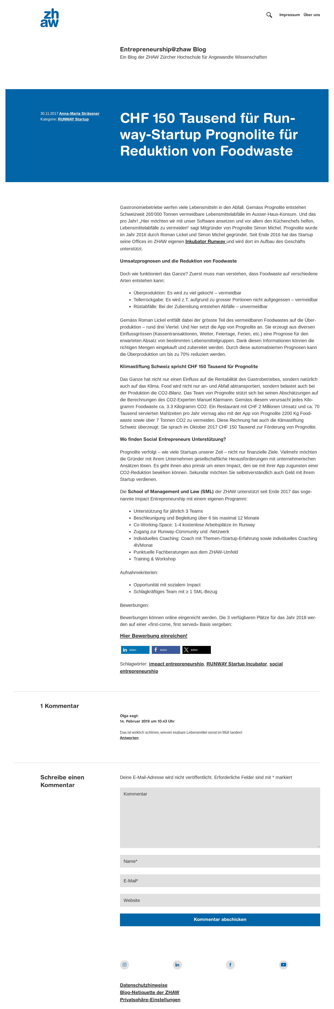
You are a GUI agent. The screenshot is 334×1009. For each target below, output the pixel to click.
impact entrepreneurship (176, 664)
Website (132, 900)
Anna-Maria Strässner (79, 114)
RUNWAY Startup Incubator (237, 664)
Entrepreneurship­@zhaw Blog (163, 50)
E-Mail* (131, 880)
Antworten (129, 738)
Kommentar (135, 793)
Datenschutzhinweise (143, 985)
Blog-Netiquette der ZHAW (149, 993)
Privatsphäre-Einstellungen (150, 1000)
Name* (130, 861)
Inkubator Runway (206, 242)
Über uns (312, 15)
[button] (135, 650)
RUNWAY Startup (73, 119)
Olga (124, 716)
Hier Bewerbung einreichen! (153, 636)
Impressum (289, 15)
